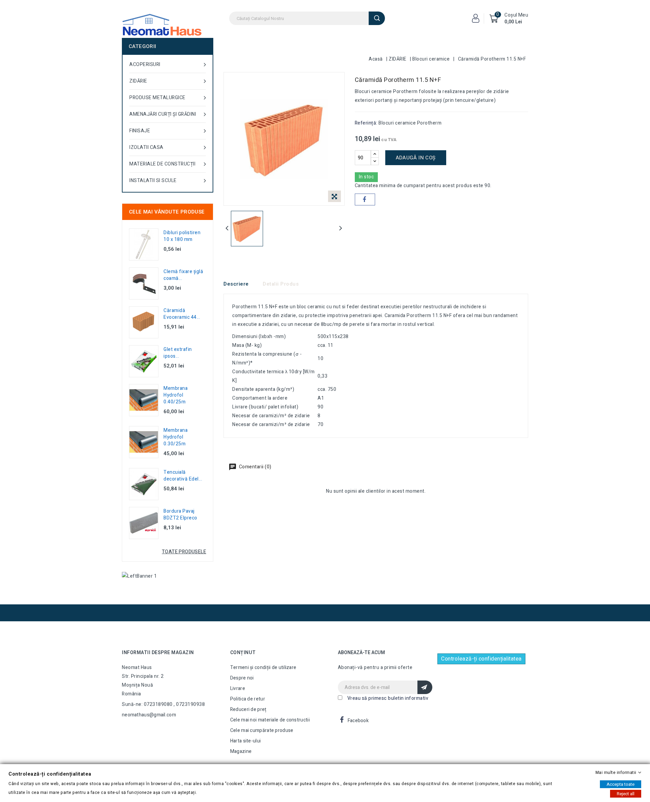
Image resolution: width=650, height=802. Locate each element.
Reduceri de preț (248, 709)
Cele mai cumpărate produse (262, 730)
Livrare (237, 688)
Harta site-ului (245, 740)
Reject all (625, 793)
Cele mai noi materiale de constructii (270, 719)
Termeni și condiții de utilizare (263, 667)
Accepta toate (620, 784)
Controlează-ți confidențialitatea (481, 659)
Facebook (358, 720)
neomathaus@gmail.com (149, 714)
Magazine (241, 751)
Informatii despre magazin (158, 652)
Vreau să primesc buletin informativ (388, 698)
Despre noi (242, 678)
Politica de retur (247, 699)
